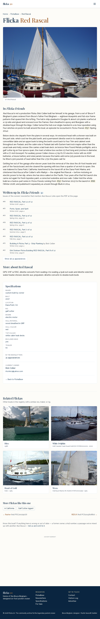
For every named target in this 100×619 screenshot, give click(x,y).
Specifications (41, 601)
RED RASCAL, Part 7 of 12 (21, 230)
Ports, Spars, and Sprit (19, 209)
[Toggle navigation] (94, 3)
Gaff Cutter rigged (25, 508)
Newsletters (41, 598)
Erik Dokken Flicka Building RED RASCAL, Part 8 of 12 (32, 250)
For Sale (39, 604)
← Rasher (15, 515)
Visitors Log (73, 598)
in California (9, 508)
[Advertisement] (50, 555)
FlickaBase (14, 14)
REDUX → (84, 515)
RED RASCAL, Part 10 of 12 (21, 236)
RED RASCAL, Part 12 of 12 (21, 202)
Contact (71, 595)
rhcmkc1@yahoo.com (14, 371)
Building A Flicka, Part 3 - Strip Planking (26, 243)
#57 (87, 128)
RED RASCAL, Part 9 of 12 (21, 216)
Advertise (72, 601)
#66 (93, 181)
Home (5, 14)
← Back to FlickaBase (14, 379)
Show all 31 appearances (15, 259)
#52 (59, 181)
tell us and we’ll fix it (36, 526)
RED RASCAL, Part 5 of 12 (21, 223)
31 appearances (12, 358)
